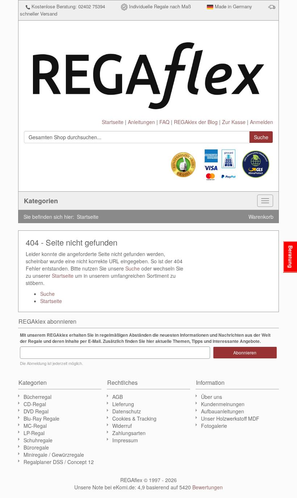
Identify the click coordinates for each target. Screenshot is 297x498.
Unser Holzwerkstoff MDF (230, 418)
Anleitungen (141, 121)
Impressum (125, 440)
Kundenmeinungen (222, 404)
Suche (132, 268)
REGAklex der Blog (196, 121)
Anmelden (261, 121)
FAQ (164, 121)
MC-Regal (35, 425)
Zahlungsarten (129, 433)
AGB (117, 396)
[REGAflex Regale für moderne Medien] (148, 72)
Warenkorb (260, 216)
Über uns (211, 396)
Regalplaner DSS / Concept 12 (59, 461)
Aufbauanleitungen (222, 411)
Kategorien (41, 200)
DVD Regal (36, 411)
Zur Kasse (234, 121)
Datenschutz (126, 411)
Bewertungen (207, 487)
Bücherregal (37, 396)
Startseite (113, 121)
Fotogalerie (214, 425)
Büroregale (36, 447)
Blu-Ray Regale (41, 418)
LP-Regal (34, 433)
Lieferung (123, 404)
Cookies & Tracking (134, 418)
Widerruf (122, 425)
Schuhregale (38, 440)
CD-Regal (35, 404)
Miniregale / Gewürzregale (54, 454)
